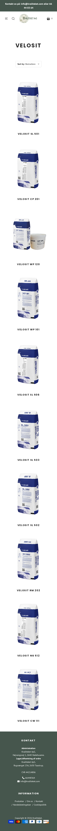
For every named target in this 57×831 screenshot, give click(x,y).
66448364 (30, 777)
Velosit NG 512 (28, 655)
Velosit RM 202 (28, 590)
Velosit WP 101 (28, 329)
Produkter (19, 801)
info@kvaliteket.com (30, 781)
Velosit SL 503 (28, 460)
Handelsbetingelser (22, 804)
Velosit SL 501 (28, 134)
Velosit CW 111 (28, 721)
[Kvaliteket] (28, 18)
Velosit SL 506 (28, 394)
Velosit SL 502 (28, 525)
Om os (30, 801)
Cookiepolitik (40, 804)
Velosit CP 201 (28, 199)
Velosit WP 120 (28, 264)
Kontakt (39, 801)
